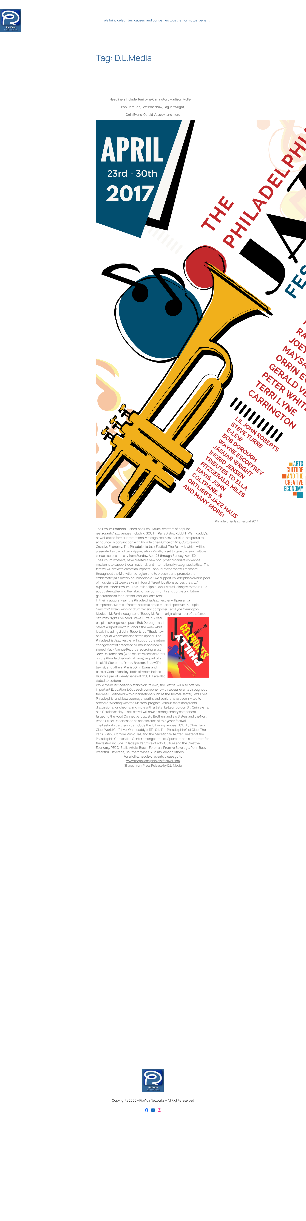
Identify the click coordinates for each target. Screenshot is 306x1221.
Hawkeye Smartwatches (14, 827)
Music (273, 827)
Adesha (7, 822)
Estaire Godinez (190, 822)
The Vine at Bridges (230, 833)
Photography (80, 833)
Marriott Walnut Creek (250, 827)
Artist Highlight (26, 822)
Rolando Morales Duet (163, 833)
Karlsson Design (137, 828)
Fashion (211, 822)
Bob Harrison (72, 822)
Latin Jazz (160, 827)
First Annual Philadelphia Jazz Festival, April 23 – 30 (151, 84)
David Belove (144, 822)
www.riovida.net (177, 839)
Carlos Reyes (92, 822)
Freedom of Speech (247, 822)
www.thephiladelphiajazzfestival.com (153, 761)
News (290, 827)
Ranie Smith (97, 833)
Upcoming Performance (19, 840)
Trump (249, 834)
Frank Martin (225, 822)
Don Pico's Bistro (165, 822)
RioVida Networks (61, 20)
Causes (110, 822)
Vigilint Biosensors (111, 840)
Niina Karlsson (10, 833)
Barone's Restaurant (51, 822)
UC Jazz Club (264, 833)
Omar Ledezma (32, 833)
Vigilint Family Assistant (138, 840)
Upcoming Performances (67, 840)
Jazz (57, 827)
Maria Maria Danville (187, 827)
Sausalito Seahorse (189, 833)
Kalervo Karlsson (118, 827)
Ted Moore (208, 833)
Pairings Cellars (58, 833)
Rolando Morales (126, 833)
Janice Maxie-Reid (39, 827)
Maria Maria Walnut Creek (220, 827)
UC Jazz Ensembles (288, 833)
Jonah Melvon (99, 827)
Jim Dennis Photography (77, 827)
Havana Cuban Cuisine (276, 822)
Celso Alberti (125, 822)
